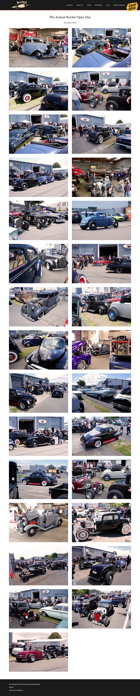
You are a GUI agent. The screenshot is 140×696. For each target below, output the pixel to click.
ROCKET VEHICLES (119, 5)
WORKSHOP (98, 5)
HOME (89, 5)
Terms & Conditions (16, 690)
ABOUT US (80, 5)
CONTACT (70, 5)
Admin (11, 687)
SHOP (108, 5)
